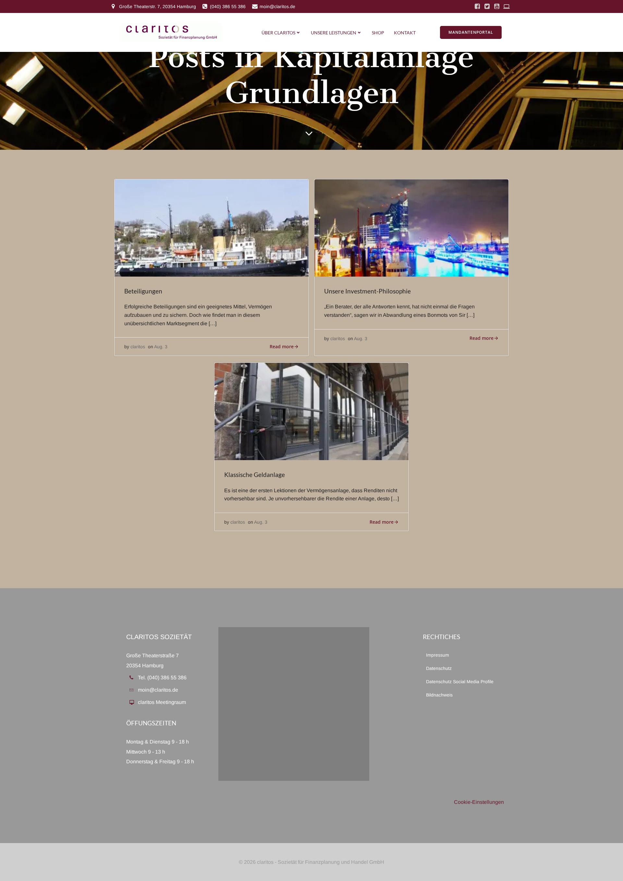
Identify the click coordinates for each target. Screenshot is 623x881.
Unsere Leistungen (333, 32)
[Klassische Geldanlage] (311, 411)
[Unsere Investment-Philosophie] (411, 227)
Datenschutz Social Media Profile (460, 681)
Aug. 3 (160, 346)
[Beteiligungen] (212, 227)
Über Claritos (278, 32)
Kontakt (405, 32)
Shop (378, 32)
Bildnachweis (439, 694)
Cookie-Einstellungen (479, 802)
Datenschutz (439, 668)
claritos (137, 346)
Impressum (437, 655)
